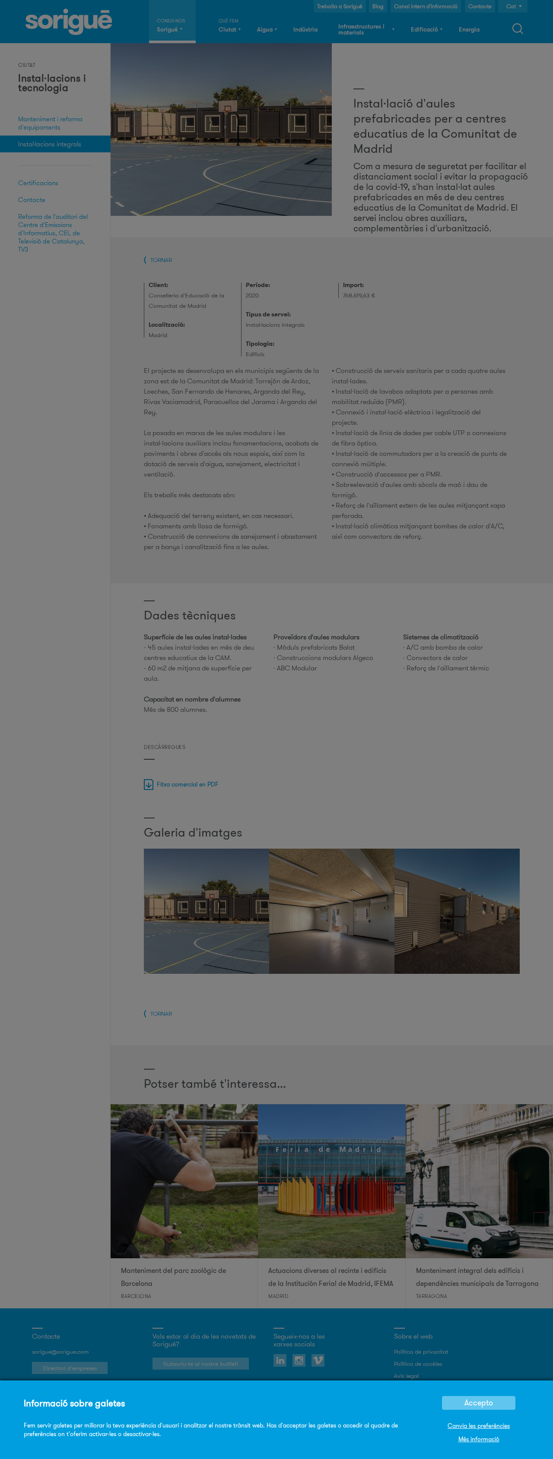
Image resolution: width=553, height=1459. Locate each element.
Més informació (478, 1439)
